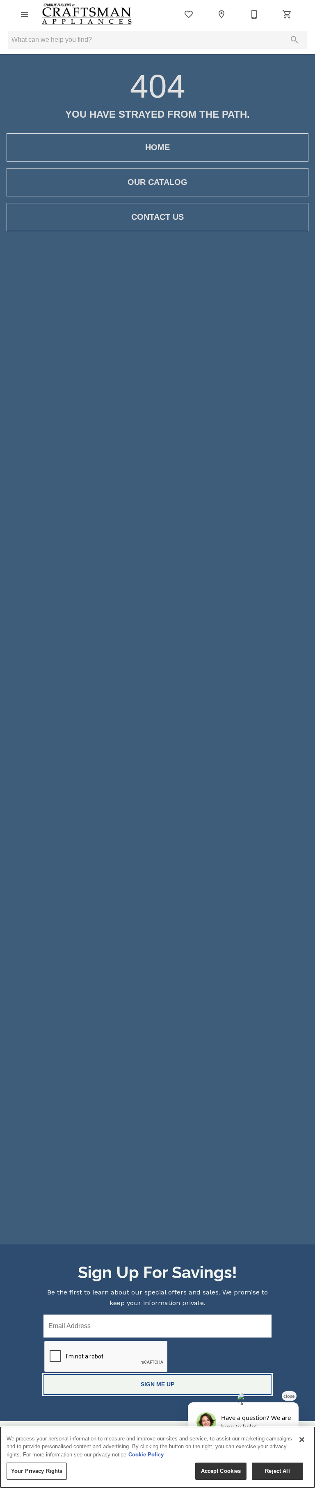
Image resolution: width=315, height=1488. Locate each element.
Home (157, 147)
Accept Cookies (221, 1471)
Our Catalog (157, 182)
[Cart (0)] (287, 14)
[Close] (302, 1440)
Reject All (277, 1471)
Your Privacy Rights (36, 1471)
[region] (157, 1457)
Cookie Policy (146, 1455)
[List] (189, 14)
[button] (24, 14)
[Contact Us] (254, 14)
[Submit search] (294, 39)
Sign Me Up (157, 1384)
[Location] (221, 14)
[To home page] (86, 14)
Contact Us (157, 216)
